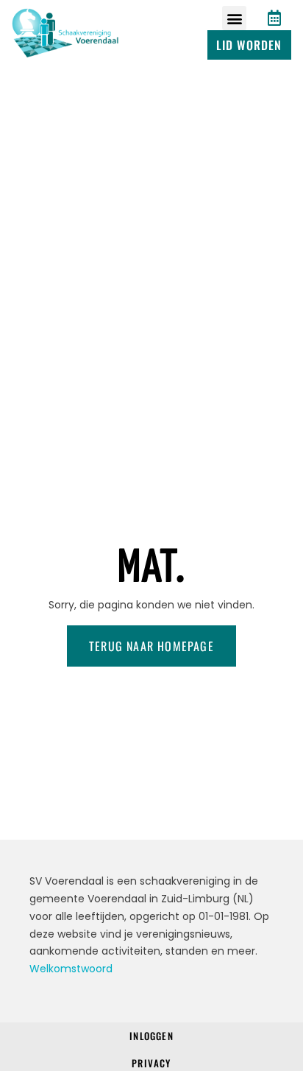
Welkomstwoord (71, 968)
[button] (234, 18)
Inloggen (151, 1035)
